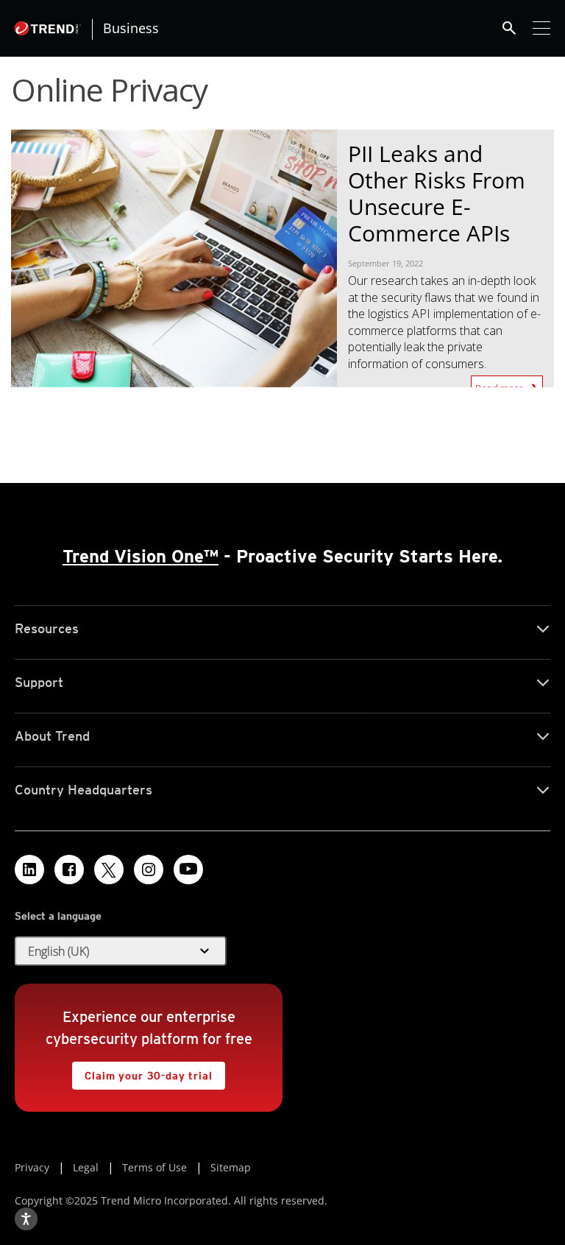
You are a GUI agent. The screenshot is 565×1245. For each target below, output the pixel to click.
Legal (86, 1167)
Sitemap (230, 1167)
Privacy (32, 1167)
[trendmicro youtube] (188, 869)
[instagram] (148, 869)
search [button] (509, 28)
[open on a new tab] (109, 869)
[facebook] (69, 869)
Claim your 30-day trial (142, 1072)
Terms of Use (154, 1167)
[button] (121, 951)
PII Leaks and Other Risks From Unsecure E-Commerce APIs (436, 193)
